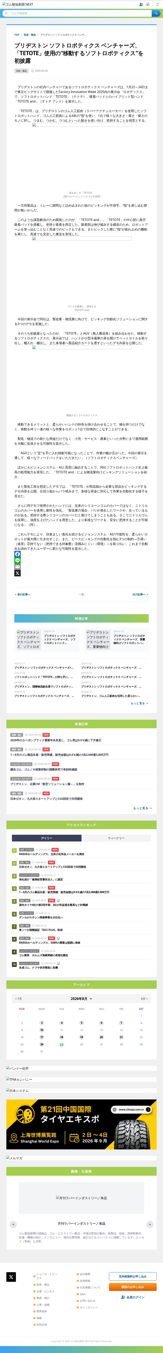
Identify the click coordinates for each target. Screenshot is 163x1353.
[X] (81, 573)
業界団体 (40, 1311)
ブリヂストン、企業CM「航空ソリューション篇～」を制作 (47, 784)
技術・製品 (30, 34)
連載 (37, 1318)
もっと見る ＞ (140, 703)
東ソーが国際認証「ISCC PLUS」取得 (41, 929)
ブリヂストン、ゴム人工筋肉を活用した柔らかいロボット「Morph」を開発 (111, 695)
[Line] (81, 560)
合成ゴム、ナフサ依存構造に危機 (38, 967)
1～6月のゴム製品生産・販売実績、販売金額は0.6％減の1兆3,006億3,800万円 (59, 755)
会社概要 (83, 1274)
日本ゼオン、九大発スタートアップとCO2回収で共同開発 (46, 798)
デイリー (46, 838)
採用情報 (83, 1281)
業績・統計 (41, 1298)
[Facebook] (81, 554)
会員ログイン (136, 1297)
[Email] (81, 567)
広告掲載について (89, 1287)
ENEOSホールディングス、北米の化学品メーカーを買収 (51, 854)
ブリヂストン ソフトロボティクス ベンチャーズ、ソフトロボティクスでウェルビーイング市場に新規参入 (111, 667)
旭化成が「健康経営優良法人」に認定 (41, 879)
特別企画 (40, 1324)
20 (101, 1037)
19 (81, 1037)
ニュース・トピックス (45, 1276)
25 (62, 1044)
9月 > (144, 999)
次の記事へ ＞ (141, 594)
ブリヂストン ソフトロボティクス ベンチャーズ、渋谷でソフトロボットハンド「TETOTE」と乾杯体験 (111, 686)
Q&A (81, 1294)
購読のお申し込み (133, 1287)
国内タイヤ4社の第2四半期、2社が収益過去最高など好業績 (53, 904)
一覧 (81, 594)
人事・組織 (41, 1304)
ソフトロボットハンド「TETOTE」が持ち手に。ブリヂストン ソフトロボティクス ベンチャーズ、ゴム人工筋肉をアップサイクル (44, 676)
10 (41, 1030)
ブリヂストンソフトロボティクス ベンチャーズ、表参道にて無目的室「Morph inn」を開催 (44, 695)
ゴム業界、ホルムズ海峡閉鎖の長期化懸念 (45, 955)
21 (121, 1037)
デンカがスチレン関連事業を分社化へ (41, 917)
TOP (16, 34)
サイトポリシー (87, 1307)
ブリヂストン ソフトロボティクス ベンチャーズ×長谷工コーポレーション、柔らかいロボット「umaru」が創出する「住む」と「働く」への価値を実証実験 (44, 667)
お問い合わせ (86, 1300)
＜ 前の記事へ (22, 594)
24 (41, 1044)
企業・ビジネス (44, 1291)
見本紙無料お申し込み (133, 1276)
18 (61, 1037)
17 (41, 1037)
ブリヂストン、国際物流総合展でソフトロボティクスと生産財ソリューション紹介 (44, 686)
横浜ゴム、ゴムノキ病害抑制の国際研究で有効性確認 (43, 769)
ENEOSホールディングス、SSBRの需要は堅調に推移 (49, 942)
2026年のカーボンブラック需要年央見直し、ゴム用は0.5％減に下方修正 (55, 740)
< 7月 (18, 999)
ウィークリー (116, 838)
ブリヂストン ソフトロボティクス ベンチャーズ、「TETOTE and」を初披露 (111, 676)
